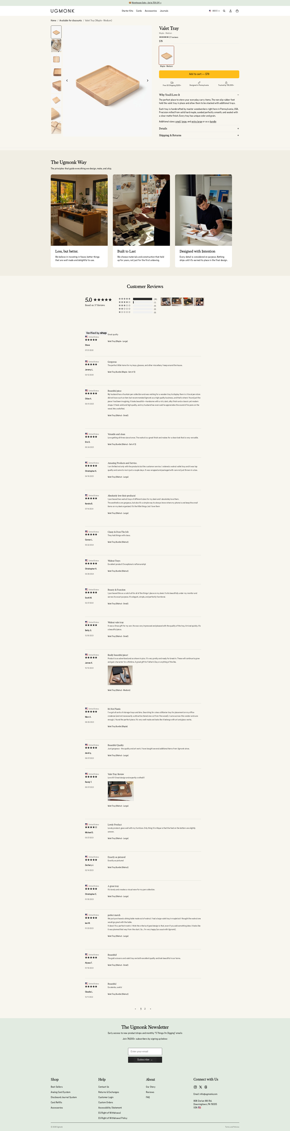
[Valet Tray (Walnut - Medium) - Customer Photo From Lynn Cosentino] (199, 302)
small (178, 121)
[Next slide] (148, 81)
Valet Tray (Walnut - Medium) (119, 690)
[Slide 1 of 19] (56, 32)
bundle (213, 121)
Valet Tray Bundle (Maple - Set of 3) (121, 372)
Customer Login (105, 1097)
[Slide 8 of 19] (56, 127)
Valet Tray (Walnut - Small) (118, 416)
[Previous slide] (66, 81)
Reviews (150, 1092)
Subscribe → (145, 1059)
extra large (197, 121)
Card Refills (56, 1102)
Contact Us (103, 1087)
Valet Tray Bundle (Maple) (118, 727)
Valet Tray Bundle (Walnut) (118, 542)
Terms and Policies (232, 1127)
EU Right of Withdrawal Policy (112, 1118)
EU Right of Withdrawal (109, 1113)
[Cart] (237, 11)
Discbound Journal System (64, 1097)
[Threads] (206, 1087)
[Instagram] (195, 1087)
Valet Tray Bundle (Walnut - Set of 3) (122, 444)
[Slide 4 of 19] (56, 73)
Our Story (150, 1087)
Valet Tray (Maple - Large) (118, 341)
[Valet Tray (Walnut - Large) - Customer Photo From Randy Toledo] (177, 302)
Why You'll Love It (169, 94)
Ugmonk (60, 1127)
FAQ (148, 1097)
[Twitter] (200, 1087)
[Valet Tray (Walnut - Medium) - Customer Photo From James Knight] (166, 302)
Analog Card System (60, 1092)
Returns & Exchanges (108, 1092)
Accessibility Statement (110, 1108)
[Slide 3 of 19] (56, 59)
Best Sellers (57, 1087)
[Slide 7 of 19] (56, 114)
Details (163, 128)
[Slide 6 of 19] (56, 100)
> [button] (150, 1009)
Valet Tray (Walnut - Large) (118, 477)
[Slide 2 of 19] (56, 45)
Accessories (57, 1108)
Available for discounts (71, 20)
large (184, 121)
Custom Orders (105, 1102)
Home (53, 20)
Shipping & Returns (170, 135)
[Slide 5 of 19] (56, 87)
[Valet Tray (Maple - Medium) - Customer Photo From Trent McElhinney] (188, 302)
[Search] (224, 11)
